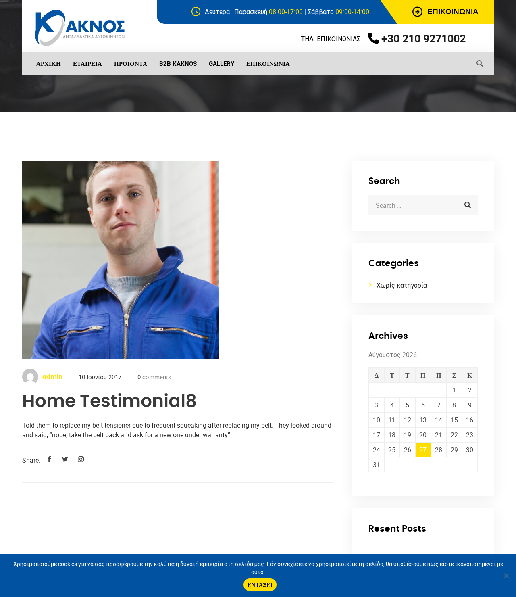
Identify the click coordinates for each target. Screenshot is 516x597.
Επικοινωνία (268, 63)
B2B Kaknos (178, 63)
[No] (506, 576)
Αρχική (48, 63)
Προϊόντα (130, 63)
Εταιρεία (87, 63)
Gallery (221, 63)
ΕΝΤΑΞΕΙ (260, 585)
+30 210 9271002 (423, 38)
